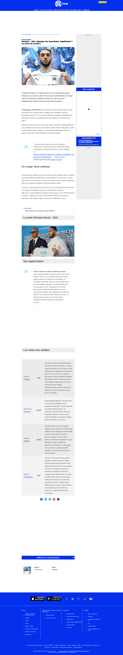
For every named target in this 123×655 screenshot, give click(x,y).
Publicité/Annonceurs (77, 651)
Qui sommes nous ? (51, 618)
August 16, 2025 (56, 159)
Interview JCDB (91, 626)
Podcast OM (55, 647)
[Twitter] (73, 600)
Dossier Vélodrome (92, 613)
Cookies (27, 620)
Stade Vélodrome (77, 647)
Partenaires (47, 647)
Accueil (36, 10)
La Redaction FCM (27, 46)
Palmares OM (95, 645)
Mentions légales (63, 651)
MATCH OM (65, 10)
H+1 (89, 623)
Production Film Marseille (65, 647)
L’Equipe (27, 379)
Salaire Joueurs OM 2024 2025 (74, 622)
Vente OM (69, 627)
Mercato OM (57, 10)
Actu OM (42, 10)
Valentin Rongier (71, 625)
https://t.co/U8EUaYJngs (41, 154)
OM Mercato (70, 619)
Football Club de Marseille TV (94, 620)
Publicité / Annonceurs (30, 631)
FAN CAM (90, 616)
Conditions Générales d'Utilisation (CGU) (30, 614)
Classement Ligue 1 (75, 10)
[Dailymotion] (85, 600)
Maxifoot (27, 441)
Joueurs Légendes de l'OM (74, 645)
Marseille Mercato (86, 645)
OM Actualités (28, 34)
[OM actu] (61, 3)
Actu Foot (49, 10)
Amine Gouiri (38, 569)
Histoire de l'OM (50, 615)
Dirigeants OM (70, 613)
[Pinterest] (79, 600)
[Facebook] (67, 600)
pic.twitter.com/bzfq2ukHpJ (42, 157)
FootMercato (28, 477)
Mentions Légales (29, 626)
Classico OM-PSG (48, 645)
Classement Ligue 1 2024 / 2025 (35, 645)
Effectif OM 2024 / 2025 (73, 616)
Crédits (27, 623)
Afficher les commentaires (55, 558)
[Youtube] (91, 600)
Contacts (27, 617)
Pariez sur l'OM (102, 2)
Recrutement (28, 634)
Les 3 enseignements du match (94, 629)
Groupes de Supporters (60, 645)
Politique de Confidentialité (31, 629)
